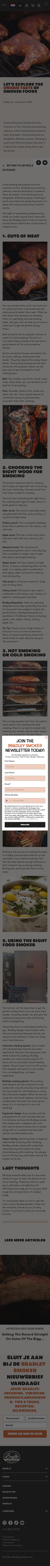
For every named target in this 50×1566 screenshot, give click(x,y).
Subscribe (25, 824)
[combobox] (8, 800)
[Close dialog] (46, 737)
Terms (35, 819)
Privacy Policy (26, 819)
